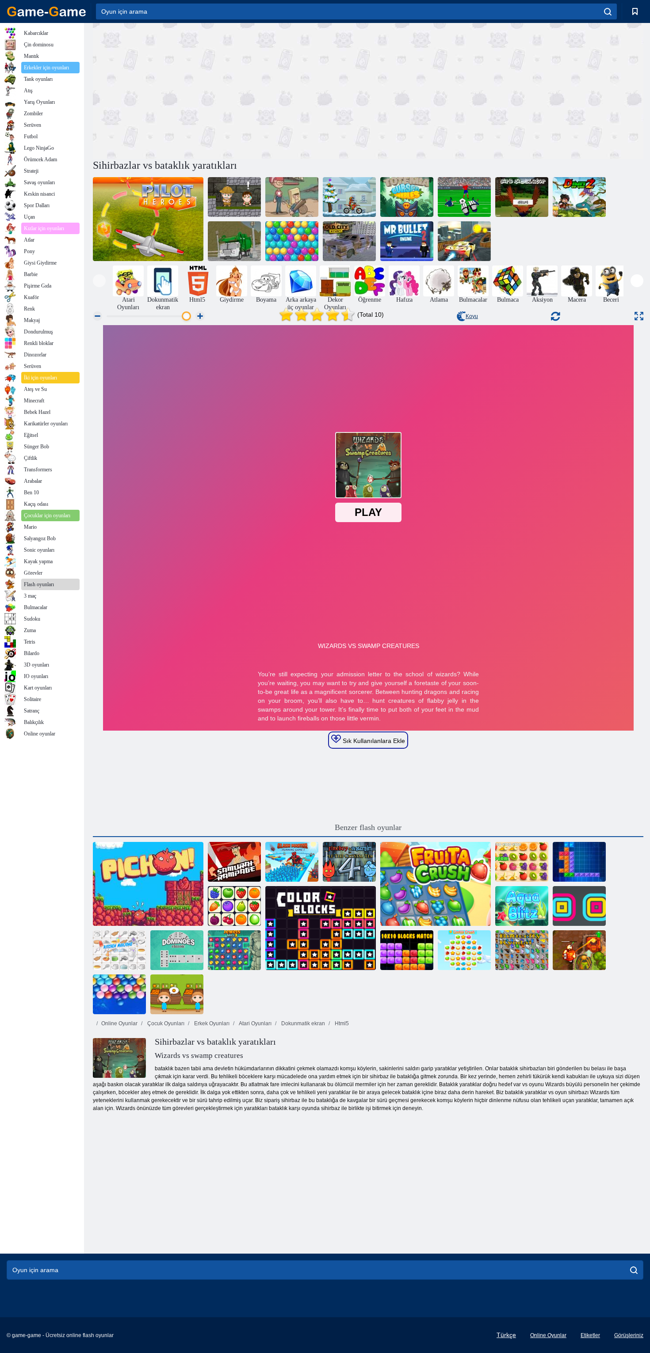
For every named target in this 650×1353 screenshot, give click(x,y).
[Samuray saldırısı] (234, 862)
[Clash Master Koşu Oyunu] (291, 862)
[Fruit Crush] (435, 884)
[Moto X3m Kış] (349, 197)
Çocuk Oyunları (165, 1023)
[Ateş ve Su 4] (349, 862)
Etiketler (590, 1335)
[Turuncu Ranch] (176, 994)
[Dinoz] (579, 197)
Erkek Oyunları (211, 1023)
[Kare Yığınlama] (579, 906)
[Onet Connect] (234, 906)
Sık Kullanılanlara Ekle (373, 740)
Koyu (472, 316)
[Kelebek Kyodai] (521, 950)
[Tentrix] (579, 862)
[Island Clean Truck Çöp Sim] (234, 241)
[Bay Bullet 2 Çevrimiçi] (406, 241)
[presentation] (99, 280)
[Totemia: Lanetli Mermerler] (406, 197)
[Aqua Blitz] (521, 906)
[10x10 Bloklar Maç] (406, 950)
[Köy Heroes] (291, 197)
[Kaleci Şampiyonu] (464, 197)
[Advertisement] (230, 90)
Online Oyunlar (119, 1023)
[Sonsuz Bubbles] (119, 994)
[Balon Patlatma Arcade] (291, 241)
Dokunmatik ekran (302, 1023)
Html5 (341, 1023)
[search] (607, 11)
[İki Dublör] (464, 241)
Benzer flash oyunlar (368, 827)
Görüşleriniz (628, 1335)
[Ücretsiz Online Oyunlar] (46, 11)
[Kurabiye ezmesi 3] (464, 950)
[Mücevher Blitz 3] (234, 950)
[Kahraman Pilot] (148, 219)
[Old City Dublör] (349, 241)
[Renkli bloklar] (320, 928)
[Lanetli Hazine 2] (579, 950)
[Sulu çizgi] (521, 862)
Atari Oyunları (254, 1023)
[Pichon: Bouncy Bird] (148, 884)
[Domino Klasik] (176, 950)
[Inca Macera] (234, 197)
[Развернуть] (639, 316)
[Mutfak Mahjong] (119, 950)
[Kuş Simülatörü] (521, 197)
